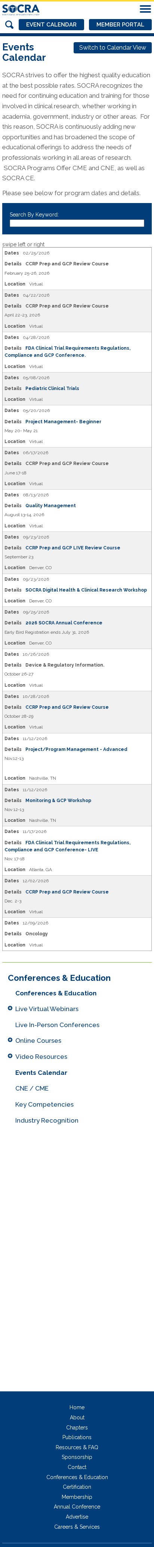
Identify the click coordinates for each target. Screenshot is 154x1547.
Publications (77, 1437)
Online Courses (38, 1040)
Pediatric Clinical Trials (52, 388)
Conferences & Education (55, 993)
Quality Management (51, 505)
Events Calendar (41, 1072)
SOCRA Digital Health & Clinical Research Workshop (86, 590)
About (77, 1417)
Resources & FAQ (77, 1447)
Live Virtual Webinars (46, 1009)
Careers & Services (77, 1527)
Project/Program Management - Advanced (76, 749)
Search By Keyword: (34, 215)
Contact (77, 1467)
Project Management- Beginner (63, 421)
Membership (77, 1497)
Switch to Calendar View (112, 47)
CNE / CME (32, 1088)
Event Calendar (51, 24)
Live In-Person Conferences (57, 1025)
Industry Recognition (46, 1120)
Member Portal (120, 24)
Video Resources (41, 1056)
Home (77, 1407)
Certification (77, 1487)
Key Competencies (44, 1104)
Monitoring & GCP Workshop (58, 800)
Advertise (77, 1517)
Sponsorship (77, 1457)
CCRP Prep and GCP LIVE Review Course (72, 548)
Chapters (77, 1428)
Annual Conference (77, 1507)
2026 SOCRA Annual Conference (63, 623)
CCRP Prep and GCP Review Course (67, 707)
